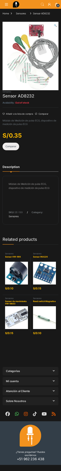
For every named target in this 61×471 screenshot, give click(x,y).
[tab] (11, 168)
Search (42, 4)
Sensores (21, 13)
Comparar (43, 113)
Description (11, 167)
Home (6, 13)
